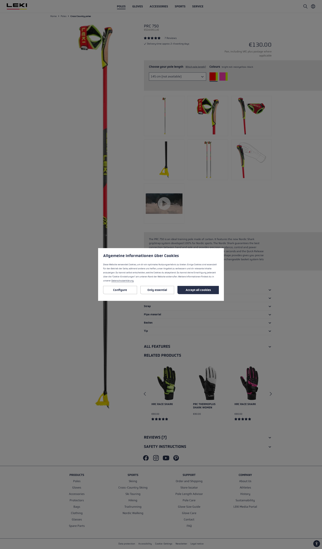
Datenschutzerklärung (122, 280)
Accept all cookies (198, 290)
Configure (120, 290)
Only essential (157, 290)
